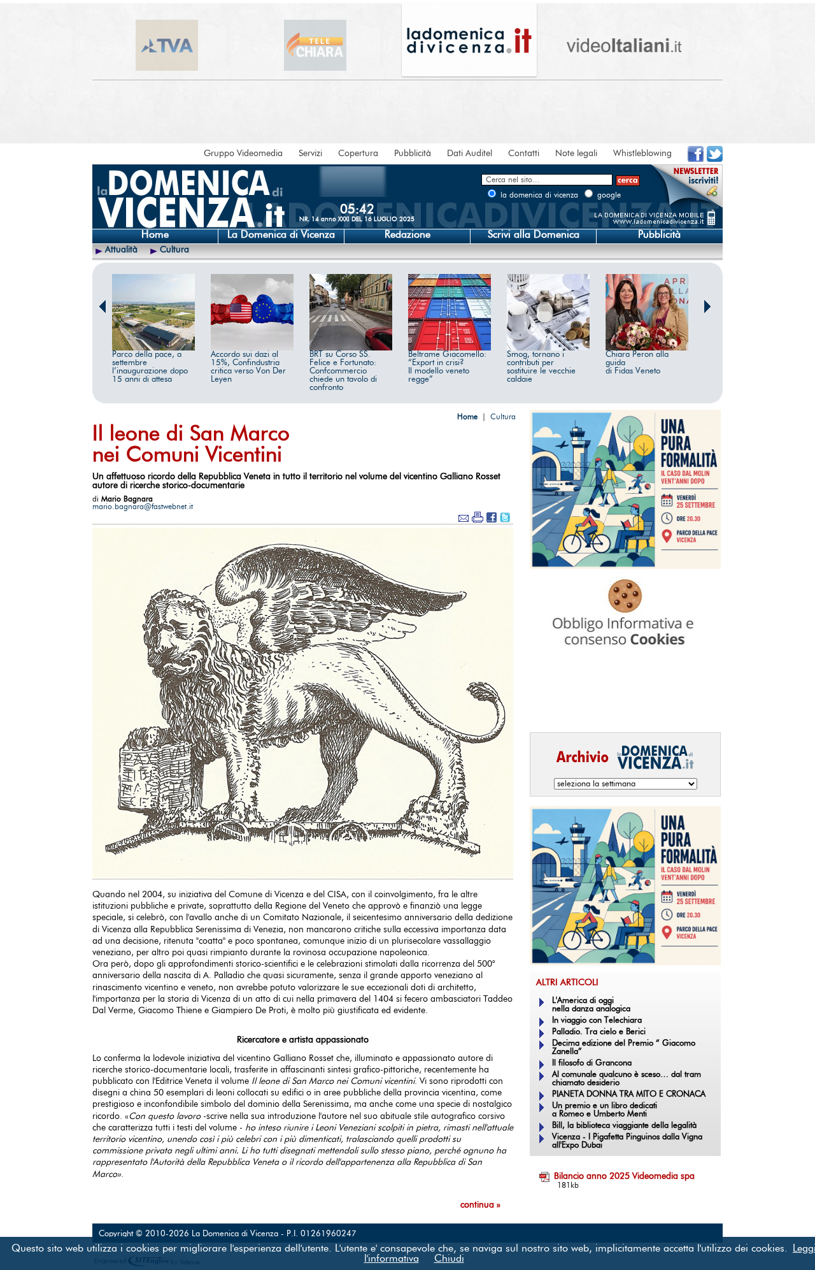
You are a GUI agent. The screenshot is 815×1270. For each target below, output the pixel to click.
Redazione (407, 234)
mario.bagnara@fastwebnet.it (142, 506)
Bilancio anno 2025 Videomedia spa (624, 1176)
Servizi (310, 153)
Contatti (523, 153)
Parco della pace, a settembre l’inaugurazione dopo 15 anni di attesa (150, 367)
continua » (480, 1205)
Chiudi (449, 1258)
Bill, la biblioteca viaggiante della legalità (624, 1126)
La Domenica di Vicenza (281, 234)
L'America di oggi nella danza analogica (591, 1005)
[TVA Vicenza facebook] (696, 159)
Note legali (576, 153)
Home (155, 234)
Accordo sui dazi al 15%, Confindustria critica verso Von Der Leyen (248, 367)
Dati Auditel (469, 153)
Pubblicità (412, 153)
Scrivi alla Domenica (533, 234)
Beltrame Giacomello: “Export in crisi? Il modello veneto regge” (447, 367)
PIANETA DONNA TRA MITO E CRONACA (628, 1094)
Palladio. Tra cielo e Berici (599, 1032)
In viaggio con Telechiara (597, 1020)
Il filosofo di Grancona (592, 1063)
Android (551, 705)
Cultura (174, 249)
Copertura (358, 153)
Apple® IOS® (622, 705)
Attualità (121, 249)
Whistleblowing (642, 153)
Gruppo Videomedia (243, 153)
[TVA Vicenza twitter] (715, 159)
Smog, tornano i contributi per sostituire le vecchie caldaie (541, 367)
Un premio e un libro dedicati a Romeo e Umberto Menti (604, 1110)
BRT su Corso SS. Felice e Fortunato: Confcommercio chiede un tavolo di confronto (343, 371)
